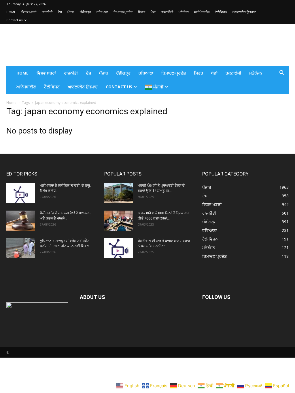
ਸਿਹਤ (141, 12)
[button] (282, 73)
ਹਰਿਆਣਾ (102, 12)
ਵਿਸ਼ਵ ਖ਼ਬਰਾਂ (28, 12)
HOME (11, 12)
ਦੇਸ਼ (60, 12)
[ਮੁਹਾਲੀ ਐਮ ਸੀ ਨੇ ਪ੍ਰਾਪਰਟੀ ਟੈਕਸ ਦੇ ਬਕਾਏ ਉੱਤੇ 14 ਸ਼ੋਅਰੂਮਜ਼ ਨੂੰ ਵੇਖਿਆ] (118, 193)
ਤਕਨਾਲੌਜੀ (167, 12)
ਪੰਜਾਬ (70, 12)
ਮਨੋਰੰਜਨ (184, 12)
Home (11, 102)
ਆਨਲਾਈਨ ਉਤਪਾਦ (244, 12)
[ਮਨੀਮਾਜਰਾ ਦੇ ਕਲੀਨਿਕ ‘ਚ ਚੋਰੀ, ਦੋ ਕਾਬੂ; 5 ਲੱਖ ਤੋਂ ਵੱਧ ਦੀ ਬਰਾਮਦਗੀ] (20, 193)
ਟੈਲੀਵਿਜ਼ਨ (221, 12)
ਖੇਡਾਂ (153, 12)
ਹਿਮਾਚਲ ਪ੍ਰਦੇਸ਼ (123, 12)
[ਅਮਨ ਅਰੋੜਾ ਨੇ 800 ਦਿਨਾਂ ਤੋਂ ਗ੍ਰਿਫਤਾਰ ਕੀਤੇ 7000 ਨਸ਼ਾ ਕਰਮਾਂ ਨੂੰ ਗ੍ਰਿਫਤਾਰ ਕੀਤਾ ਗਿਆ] (118, 221)
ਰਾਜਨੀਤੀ (47, 12)
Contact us (14, 20)
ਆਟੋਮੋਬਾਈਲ (201, 12)
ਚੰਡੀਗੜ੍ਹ (85, 12)
